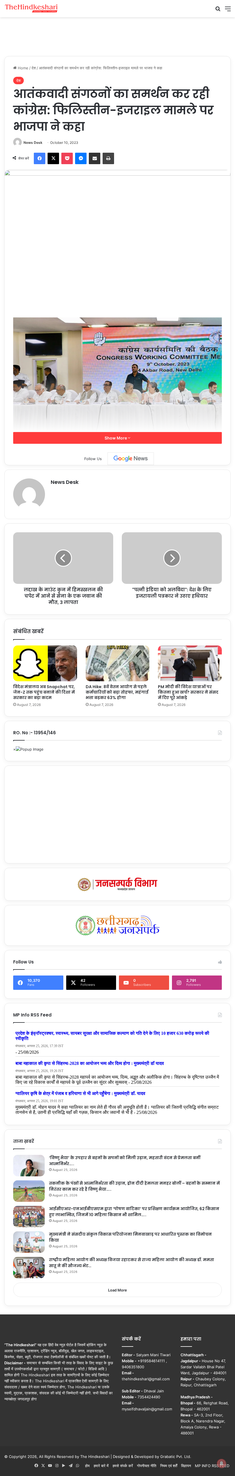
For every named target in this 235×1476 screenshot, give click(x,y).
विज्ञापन (186, 1465)
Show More (116, 437)
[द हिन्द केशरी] (31, 8)
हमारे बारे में (101, 1465)
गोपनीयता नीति (146, 1465)
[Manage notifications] (221, 1463)
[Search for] (218, 10)
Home (22, 68)
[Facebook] (39, 158)
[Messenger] (81, 158)
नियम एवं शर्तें (168, 1465)
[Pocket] (67, 158)
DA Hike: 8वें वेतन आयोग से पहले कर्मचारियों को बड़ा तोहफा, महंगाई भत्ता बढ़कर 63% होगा (117, 692)
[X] (53, 158)
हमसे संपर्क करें (123, 1465)
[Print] (108, 158)
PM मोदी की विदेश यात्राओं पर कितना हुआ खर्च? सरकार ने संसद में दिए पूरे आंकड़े (188, 692)
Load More (117, 1290)
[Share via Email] (94, 158)
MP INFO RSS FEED (212, 1465)
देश (34, 68)
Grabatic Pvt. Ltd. (175, 1456)
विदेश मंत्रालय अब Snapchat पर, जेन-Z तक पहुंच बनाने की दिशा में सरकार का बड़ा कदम (44, 692)
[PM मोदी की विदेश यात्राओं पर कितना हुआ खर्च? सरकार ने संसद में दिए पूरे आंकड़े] (190, 663)
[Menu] (228, 10)
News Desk (32, 142)
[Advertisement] (117, 36)
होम (87, 1465)
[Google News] (130, 458)
